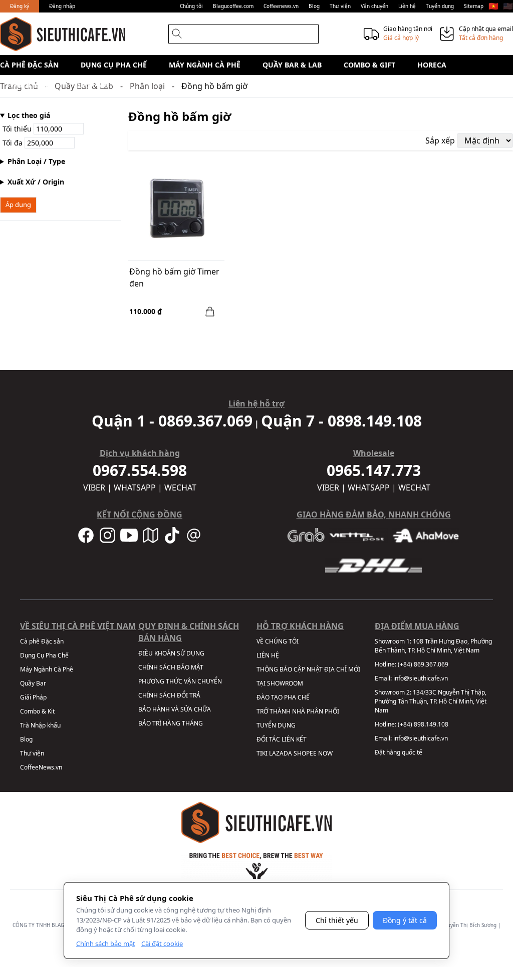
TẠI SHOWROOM (279, 683)
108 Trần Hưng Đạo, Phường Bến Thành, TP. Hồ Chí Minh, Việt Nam (433, 645)
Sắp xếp (440, 140)
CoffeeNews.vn (41, 767)
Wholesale (31, 85)
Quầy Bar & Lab (292, 65)
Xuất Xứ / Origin (36, 181)
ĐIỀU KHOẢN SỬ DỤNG (171, 653)
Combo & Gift (369, 65)
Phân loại (147, 86)
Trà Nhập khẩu (40, 725)
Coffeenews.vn (281, 6)
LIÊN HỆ (267, 655)
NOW (325, 753)
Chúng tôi (191, 6)
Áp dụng (18, 204)
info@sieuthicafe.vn (420, 678)
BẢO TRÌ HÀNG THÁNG (170, 723)
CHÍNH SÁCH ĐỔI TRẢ (169, 695)
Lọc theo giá (29, 115)
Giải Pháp (33, 697)
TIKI (262, 753)
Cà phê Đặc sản (29, 65)
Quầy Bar (33, 683)
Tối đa (14, 143)
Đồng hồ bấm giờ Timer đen (174, 277)
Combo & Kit (37, 711)
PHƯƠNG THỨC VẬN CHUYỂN (180, 681)
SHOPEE (305, 753)
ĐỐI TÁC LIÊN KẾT (281, 739)
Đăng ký (19, 6)
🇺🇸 (508, 6)
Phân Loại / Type (36, 161)
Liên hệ (407, 6)
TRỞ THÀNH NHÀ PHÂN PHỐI (297, 711)
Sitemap (473, 6)
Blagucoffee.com (233, 6)
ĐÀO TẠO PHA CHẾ (283, 697)
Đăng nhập (62, 6)
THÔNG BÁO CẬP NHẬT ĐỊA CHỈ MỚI (308, 669)
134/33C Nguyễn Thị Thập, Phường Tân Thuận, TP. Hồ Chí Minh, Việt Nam (430, 701)
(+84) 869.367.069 (423, 664)
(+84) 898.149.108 (423, 724)
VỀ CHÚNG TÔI (277, 641)
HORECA (431, 65)
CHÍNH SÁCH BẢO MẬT (170, 667)
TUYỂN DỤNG (276, 725)
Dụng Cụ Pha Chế (114, 65)
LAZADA (280, 753)
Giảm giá (92, 85)
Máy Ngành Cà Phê (204, 65)
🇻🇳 (493, 6)
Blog (314, 6)
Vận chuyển (374, 6)
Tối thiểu (18, 129)
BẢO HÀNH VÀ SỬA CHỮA (174, 709)
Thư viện (340, 6)
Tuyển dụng (440, 6)
